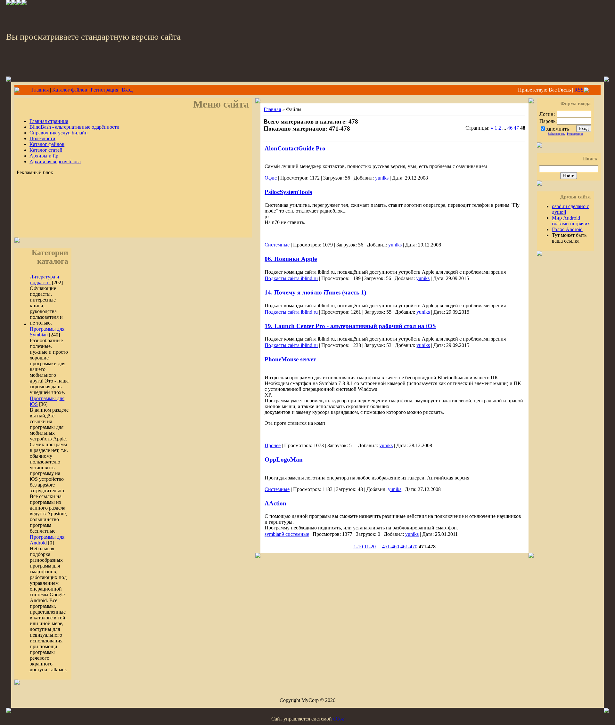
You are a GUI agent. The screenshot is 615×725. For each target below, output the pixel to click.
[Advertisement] (133, 216)
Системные (277, 244)
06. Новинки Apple (291, 258)
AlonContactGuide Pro (295, 148)
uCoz (338, 718)
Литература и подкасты (44, 279)
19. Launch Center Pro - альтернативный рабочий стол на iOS (350, 326)
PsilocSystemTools (288, 192)
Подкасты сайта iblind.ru (291, 278)
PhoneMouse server (290, 359)
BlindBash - (74, 127)
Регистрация (104, 90)
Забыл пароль (556, 133)
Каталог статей (45, 150)
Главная (40, 90)
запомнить (557, 129)
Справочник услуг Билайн (58, 132)
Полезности (42, 138)
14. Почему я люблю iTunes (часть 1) (315, 292)
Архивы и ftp (43, 155)
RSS (579, 90)
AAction (275, 503)
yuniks (382, 178)
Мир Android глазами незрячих (571, 220)
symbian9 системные (287, 534)
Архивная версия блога (55, 161)
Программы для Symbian (47, 331)
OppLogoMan (284, 459)
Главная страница (48, 121)
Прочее (273, 445)
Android (567, 229)
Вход (127, 90)
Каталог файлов (69, 90)
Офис (271, 178)
